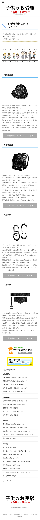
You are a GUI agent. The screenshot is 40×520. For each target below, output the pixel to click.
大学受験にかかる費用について (12, 465)
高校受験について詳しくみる (19, 275)
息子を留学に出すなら (10, 476)
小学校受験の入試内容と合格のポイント (15, 401)
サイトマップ (7, 481)
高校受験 (5, 420)
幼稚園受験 (6, 374)
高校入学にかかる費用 (10, 438)
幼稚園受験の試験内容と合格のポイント (15, 377)
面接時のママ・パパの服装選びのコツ (14, 391)
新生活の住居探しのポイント (12, 458)
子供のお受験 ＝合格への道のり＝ (22, 514)
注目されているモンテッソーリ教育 (14, 384)
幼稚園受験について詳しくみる (19, 136)
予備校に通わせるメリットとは (12, 454)
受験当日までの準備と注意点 (12, 468)
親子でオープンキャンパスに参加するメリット (17, 451)
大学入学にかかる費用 (10, 447)
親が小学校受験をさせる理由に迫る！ (14, 404)
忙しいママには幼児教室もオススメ (14, 411)
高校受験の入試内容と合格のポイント (14, 424)
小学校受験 (6, 397)
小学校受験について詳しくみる (19, 206)
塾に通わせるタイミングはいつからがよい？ (16, 431)
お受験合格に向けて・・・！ (12, 370)
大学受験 (5, 444)
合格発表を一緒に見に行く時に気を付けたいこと (18, 434)
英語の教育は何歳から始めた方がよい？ (15, 381)
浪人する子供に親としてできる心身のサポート (17, 461)
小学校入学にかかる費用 (10, 415)
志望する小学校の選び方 (10, 408)
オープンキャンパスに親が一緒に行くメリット (17, 472)
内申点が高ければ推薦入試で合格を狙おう (16, 427)
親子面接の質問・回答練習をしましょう (15, 388)
